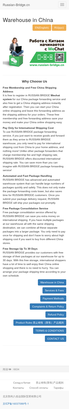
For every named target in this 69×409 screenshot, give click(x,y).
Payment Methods (53, 298)
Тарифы (58, 387)
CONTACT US (55, 338)
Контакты (18, 387)
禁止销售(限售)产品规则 (49, 382)
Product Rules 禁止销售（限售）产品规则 (40, 322)
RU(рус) (59, 27)
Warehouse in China (52, 282)
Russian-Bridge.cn (16, 4)
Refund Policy (56, 314)
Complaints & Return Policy (48, 306)
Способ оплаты (38, 387)
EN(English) (42, 27)
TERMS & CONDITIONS (50, 330)
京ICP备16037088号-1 (16, 403)
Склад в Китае (21, 382)
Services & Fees (54, 290)
